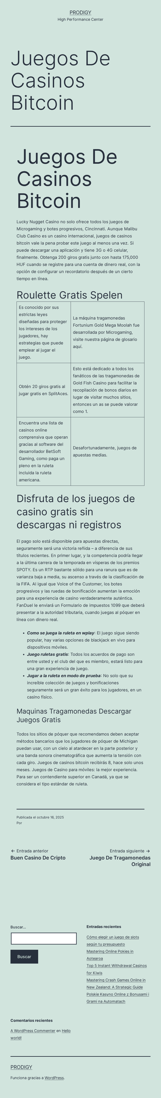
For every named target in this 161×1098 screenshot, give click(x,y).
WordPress (54, 1078)
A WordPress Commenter (32, 1030)
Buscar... (18, 927)
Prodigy (80, 12)
